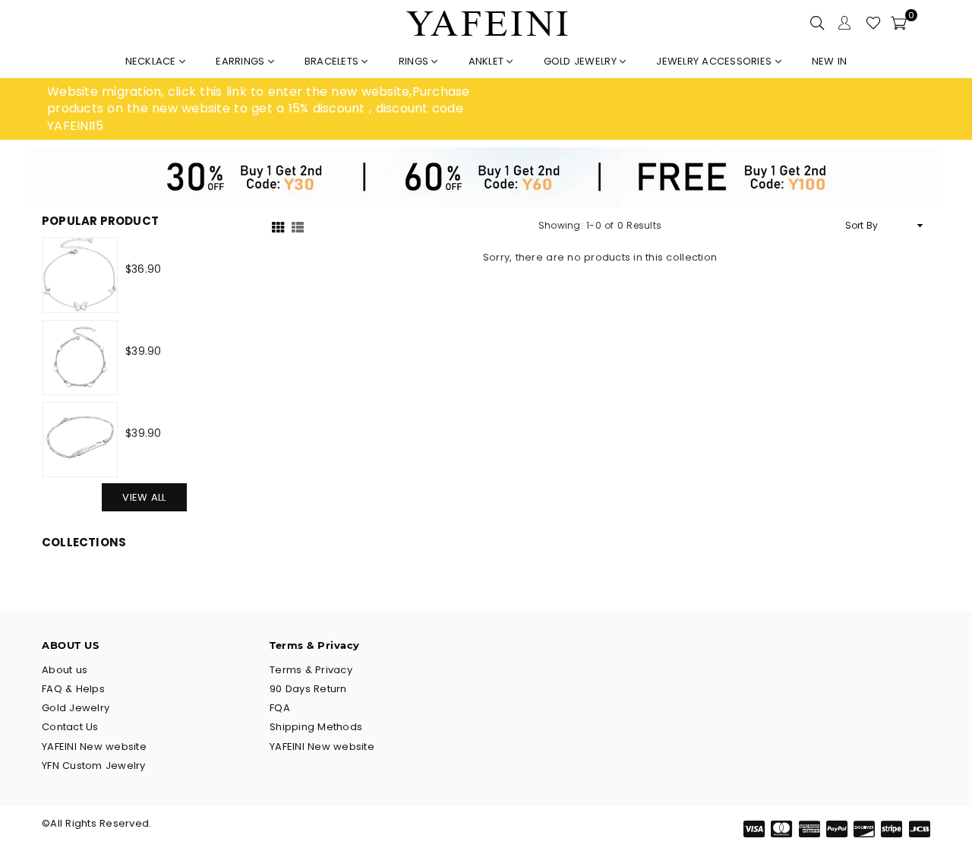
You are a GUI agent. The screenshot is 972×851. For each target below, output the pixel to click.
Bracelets (333, 61)
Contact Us (70, 727)
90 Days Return (308, 689)
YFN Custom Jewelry (94, 765)
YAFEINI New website (94, 746)
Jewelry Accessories (715, 61)
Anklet (488, 61)
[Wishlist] (873, 22)
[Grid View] (278, 226)
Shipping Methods (316, 727)
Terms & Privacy (311, 670)
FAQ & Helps (73, 689)
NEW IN (829, 61)
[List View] (297, 226)
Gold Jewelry (582, 61)
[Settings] (844, 22)
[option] (266, 109)
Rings (415, 61)
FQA (280, 708)
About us (64, 670)
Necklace (152, 61)
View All (144, 497)
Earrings (241, 61)
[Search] (817, 22)
